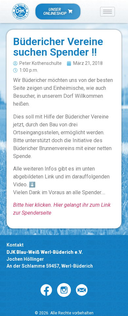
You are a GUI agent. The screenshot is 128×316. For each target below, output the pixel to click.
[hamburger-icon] (107, 11)
